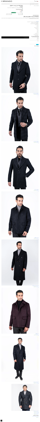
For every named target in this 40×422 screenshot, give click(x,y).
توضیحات (37, 15)
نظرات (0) (33, 15)
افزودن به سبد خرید (13, 12)
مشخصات (35, 15)
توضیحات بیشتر (37, 21)
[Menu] (1, 1)
